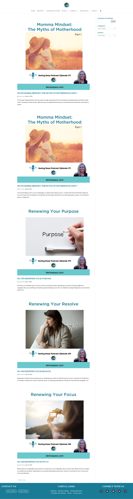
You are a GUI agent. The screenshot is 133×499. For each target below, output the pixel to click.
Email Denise (23, 491)
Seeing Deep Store (53, 11)
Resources (84, 11)
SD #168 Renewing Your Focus (33, 462)
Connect (73, 11)
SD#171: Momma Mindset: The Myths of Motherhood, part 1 (47, 93)
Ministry (40, 11)
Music (70, 493)
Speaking (53, 491)
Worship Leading (63, 491)
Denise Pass (22, 96)
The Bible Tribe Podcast (58, 493)
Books (64, 11)
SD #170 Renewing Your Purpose (34, 279)
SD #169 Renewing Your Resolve (34, 371)
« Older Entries (21, 480)
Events (94, 11)
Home (33, 11)
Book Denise (11, 491)
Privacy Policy (77, 493)
